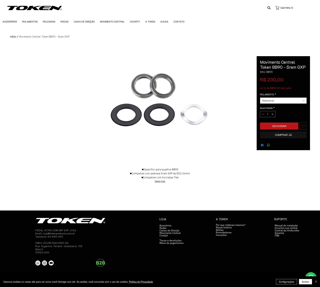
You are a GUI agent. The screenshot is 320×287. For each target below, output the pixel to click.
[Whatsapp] (37, 263)
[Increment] (273, 114)
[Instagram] (44, 263)
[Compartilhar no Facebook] (262, 145)
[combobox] (283, 101)
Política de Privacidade (141, 281)
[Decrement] (262, 114)
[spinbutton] (268, 114)
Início (13, 36)
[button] (269, 8)
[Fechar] (316, 281)
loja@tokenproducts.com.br (59, 233)
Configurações (286, 281)
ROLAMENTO (268, 94)
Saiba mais (160, 181)
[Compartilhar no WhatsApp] (268, 145)
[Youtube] (51, 263)
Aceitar (305, 281)
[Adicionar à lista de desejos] (303, 126)
